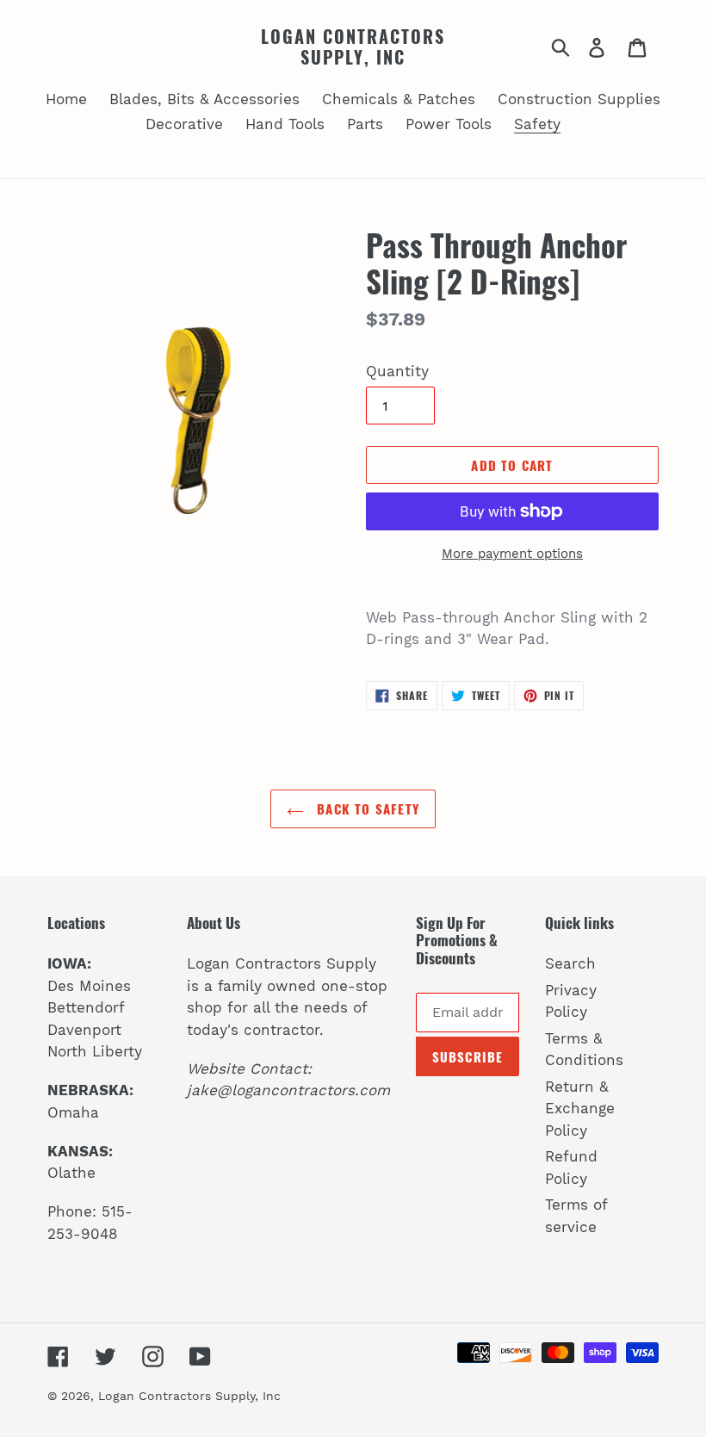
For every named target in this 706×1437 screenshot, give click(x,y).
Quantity (397, 371)
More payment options (512, 553)
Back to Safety (366, 808)
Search (570, 963)
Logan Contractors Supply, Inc (353, 46)
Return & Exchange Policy (580, 1108)
